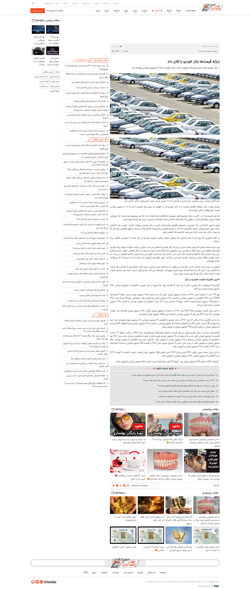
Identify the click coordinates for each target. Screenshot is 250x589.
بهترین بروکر (55, 86)
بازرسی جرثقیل (48, 71)
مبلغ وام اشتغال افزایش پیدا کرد (92, 232)
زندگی (106, 10)
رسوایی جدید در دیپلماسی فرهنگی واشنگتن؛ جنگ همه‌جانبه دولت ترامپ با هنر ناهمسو (87, 171)
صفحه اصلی (214, 46)
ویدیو (98, 10)
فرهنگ (169, 10)
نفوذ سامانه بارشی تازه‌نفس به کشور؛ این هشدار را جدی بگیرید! (85, 283)
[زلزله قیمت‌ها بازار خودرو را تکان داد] (165, 104)
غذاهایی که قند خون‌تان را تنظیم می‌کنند (89, 290)
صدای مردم (86, 3)
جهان (126, 10)
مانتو (57, 71)
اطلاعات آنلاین (212, 7)
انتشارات (65, 3)
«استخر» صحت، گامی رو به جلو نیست (90, 258)
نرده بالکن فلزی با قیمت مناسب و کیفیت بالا (88, 358)
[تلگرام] (33, 582)
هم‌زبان (96, 3)
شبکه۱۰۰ (116, 3)
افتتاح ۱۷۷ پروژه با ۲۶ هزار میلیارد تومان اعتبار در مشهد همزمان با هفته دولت (85, 163)
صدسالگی (106, 3)
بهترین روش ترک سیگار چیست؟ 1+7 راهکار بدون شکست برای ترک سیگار (85, 337)
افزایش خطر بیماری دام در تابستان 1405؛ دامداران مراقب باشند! (87, 352)
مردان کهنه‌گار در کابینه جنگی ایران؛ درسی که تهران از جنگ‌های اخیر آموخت (186, 396)
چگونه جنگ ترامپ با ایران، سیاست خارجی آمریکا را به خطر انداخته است (86, 196)
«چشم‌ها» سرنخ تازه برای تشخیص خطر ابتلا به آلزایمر (84, 238)
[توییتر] (37, 582)
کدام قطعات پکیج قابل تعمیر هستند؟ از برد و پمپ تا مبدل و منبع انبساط (86, 385)
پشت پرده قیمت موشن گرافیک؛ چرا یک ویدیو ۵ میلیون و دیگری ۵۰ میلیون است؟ (85, 345)
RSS (86, 572)
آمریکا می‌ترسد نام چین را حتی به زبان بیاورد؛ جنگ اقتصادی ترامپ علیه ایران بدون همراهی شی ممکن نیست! (173, 375)
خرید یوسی (55, 81)
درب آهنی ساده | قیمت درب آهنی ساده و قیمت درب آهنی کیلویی (87, 365)
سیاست (144, 10)
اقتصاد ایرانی (44, 81)
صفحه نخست (190, 10)
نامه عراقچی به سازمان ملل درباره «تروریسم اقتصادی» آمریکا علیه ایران (85, 226)
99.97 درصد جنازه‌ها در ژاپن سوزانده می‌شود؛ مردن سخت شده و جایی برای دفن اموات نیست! (179, 380)
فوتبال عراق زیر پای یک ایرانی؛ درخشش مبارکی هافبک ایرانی (86, 322)
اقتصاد (157, 10)
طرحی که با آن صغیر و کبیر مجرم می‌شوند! (89, 101)
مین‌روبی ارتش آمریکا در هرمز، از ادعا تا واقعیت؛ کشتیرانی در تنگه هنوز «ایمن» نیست (88, 132)
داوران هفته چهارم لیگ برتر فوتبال (92, 263)
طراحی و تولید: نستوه (206, 586)
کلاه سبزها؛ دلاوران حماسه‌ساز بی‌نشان (90, 243)
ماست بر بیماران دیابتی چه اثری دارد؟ (90, 87)
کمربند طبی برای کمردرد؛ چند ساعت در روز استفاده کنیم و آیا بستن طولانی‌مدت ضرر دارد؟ (85, 330)
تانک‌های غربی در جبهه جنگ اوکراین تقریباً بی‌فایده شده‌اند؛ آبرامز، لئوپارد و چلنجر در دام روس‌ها (87, 108)
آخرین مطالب (98, 139)
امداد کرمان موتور (41, 76)
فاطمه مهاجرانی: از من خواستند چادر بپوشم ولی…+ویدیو (87, 116)
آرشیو (57, 3)
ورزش (135, 10)
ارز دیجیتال (44, 86)
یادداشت (75, 3)
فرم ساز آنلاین (54, 76)
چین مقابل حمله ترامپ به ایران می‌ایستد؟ (88, 248)
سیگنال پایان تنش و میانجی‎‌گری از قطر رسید (88, 82)
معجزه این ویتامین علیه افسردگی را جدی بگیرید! (86, 300)
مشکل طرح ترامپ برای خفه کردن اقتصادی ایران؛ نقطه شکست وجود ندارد (186, 391)
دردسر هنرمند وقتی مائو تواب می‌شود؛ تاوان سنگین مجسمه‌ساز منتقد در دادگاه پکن (87, 179)
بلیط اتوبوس (54, 91)
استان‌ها (116, 10)
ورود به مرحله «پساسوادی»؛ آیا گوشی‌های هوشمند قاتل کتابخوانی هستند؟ (186, 385)
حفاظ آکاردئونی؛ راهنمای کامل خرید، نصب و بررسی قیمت (87, 377)
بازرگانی (100, 315)
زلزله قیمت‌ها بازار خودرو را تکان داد (193, 61)
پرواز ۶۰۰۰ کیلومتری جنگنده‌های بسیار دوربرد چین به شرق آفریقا (86, 94)
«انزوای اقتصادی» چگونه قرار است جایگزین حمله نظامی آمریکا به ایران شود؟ (185, 401)
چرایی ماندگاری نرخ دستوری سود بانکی (90, 268)
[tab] (100, 60)
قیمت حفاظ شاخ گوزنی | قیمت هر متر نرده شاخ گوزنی (84, 371)
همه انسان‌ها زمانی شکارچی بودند (92, 295)
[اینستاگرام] (41, 582)
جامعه (178, 10)
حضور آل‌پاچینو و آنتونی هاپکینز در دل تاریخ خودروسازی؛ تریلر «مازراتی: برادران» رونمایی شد (85, 155)
